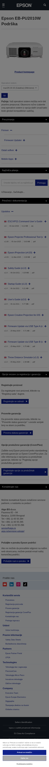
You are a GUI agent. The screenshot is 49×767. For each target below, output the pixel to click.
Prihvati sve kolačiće (24, 752)
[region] (24, 753)
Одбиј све (24, 758)
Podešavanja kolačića (24, 764)
